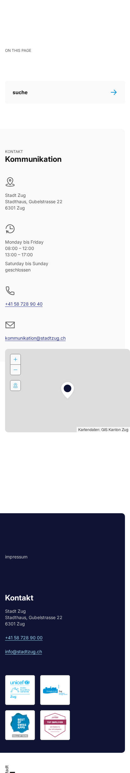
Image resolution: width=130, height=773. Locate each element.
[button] (67, 390)
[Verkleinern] (15, 369)
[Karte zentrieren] (15, 385)
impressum (16, 556)
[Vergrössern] (15, 359)
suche (20, 92)
